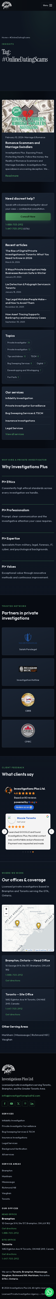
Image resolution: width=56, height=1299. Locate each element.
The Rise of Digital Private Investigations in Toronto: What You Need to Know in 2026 (27, 254)
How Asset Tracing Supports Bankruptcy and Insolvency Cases (25, 316)
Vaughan (6, 1193)
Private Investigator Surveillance (25, 405)
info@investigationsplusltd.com (21, 1095)
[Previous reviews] (4, 831)
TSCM (35, 356)
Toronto (6, 1198)
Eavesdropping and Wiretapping (24, 370)
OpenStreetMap (40, 950)
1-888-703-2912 (14, 224)
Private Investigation (18, 349)
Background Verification (14, 1148)
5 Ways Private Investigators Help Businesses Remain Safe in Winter (25, 271)
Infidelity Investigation (19, 398)
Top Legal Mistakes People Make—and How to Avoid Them (26, 301)
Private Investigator (18, 342)
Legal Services (14, 428)
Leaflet (29, 950)
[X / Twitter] (18, 1103)
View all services (14, 434)
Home (5, 37)
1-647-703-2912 (17, 228)
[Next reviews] (51, 831)
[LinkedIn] (32, 1103)
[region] (28, 928)
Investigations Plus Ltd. (29, 788)
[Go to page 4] (30, 852)
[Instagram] (25, 1103)
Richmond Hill (9, 1187)
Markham (7, 1176)
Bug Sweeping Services (19, 363)
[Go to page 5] (33, 852)
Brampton (7, 1170)
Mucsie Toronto (26, 818)
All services (8, 1154)
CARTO (50, 950)
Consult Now (28, 216)
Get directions (12, 980)
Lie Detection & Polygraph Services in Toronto (27, 286)
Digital (41, 363)
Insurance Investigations (20, 420)
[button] (17, 923)
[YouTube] (11, 1103)
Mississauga (8, 1181)
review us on (22, 807)
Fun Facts (13, 377)
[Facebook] (4, 1103)
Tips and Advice (16, 356)
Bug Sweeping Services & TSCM (24, 413)
